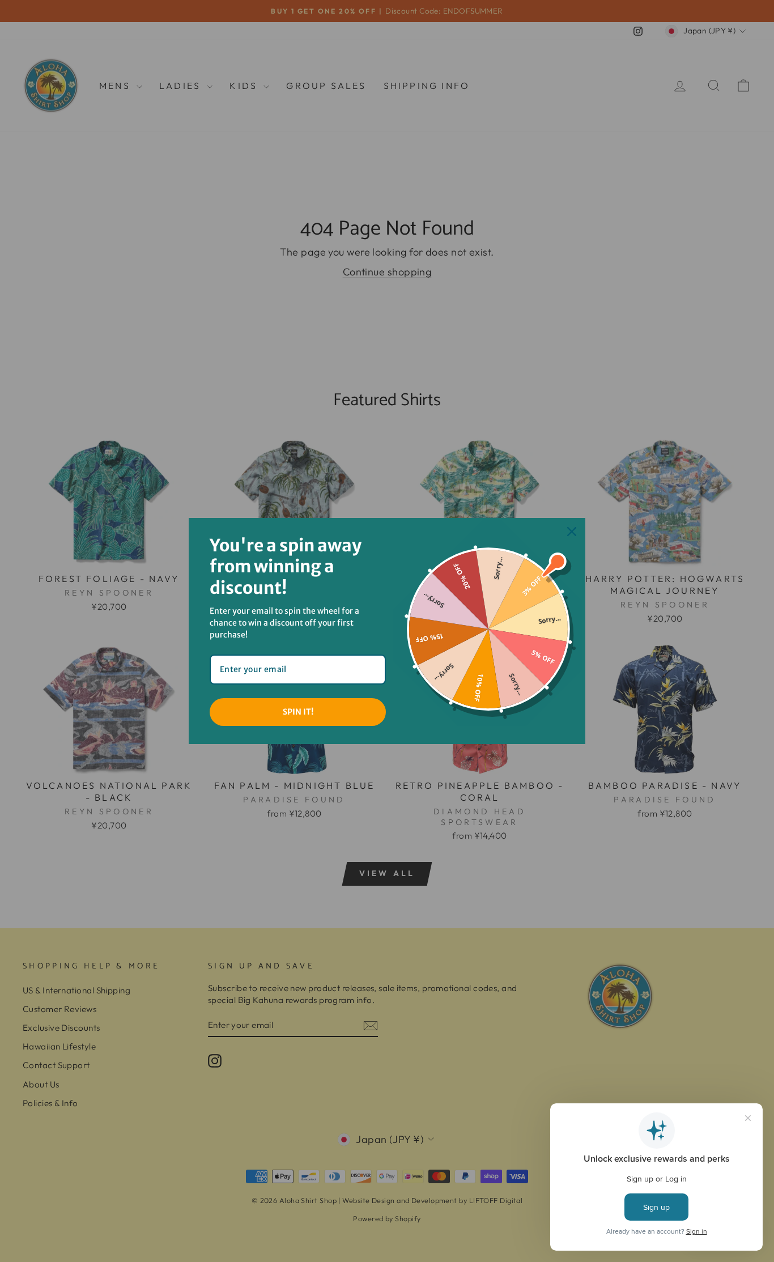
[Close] (571, 531)
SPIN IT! (298, 712)
